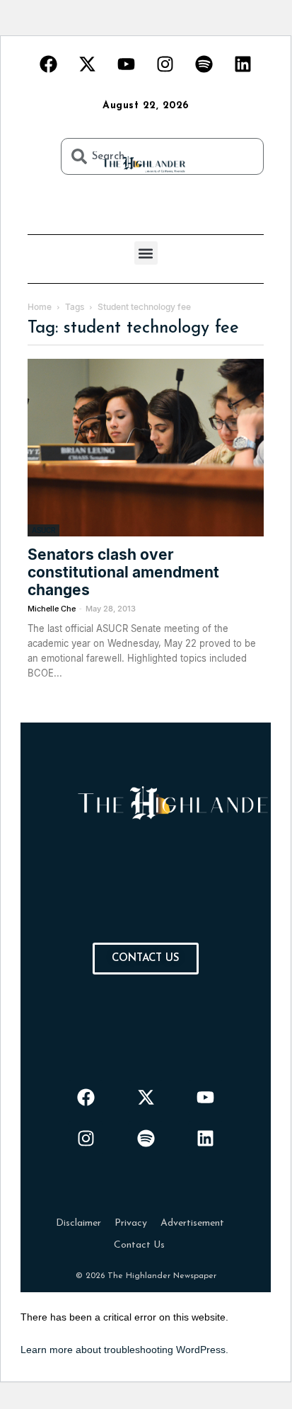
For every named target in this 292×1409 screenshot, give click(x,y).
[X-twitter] (87, 63)
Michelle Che (52, 609)
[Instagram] (165, 63)
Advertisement (192, 1223)
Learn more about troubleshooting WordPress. (124, 1349)
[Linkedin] (243, 63)
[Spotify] (204, 63)
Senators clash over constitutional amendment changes (123, 572)
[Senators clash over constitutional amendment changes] (146, 447)
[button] (146, 253)
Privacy (131, 1223)
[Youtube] (126, 63)
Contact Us (139, 1245)
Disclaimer (78, 1223)
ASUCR (43, 530)
